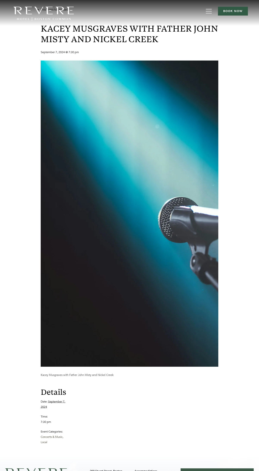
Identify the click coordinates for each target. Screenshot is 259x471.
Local (44, 442)
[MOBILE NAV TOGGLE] (209, 11)
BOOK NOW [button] (233, 11)
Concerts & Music (52, 437)
